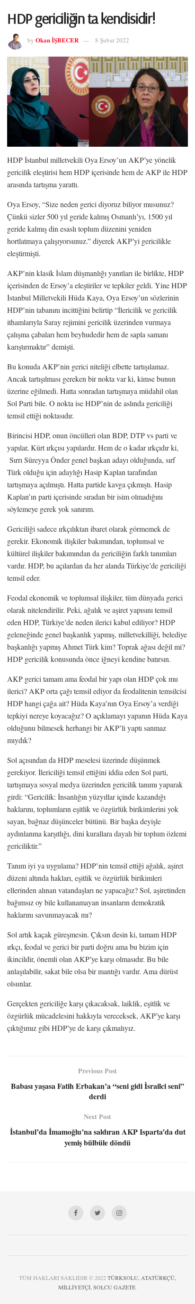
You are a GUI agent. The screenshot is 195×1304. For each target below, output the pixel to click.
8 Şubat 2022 (112, 40)
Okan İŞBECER (57, 39)
